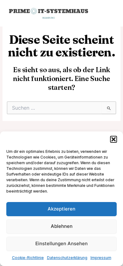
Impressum (101, 257)
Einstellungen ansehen (61, 243)
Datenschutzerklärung (67, 257)
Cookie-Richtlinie (28, 257)
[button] (113, 139)
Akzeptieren (61, 209)
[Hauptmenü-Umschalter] (108, 13)
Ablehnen (62, 226)
